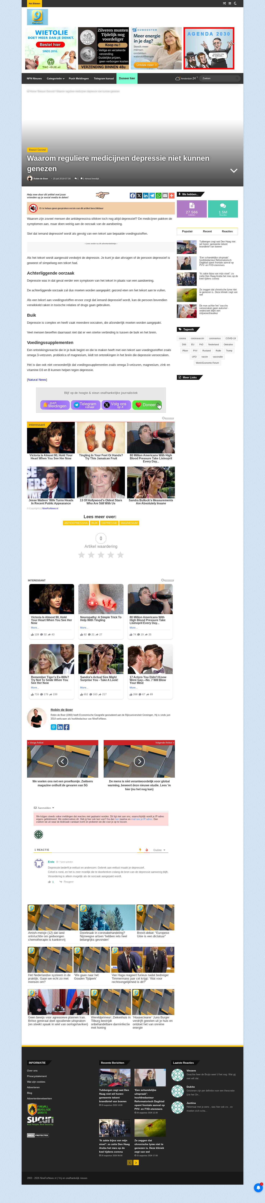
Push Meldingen (79, 78)
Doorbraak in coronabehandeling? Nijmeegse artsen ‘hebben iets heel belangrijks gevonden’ (103, 936)
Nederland (213, 344)
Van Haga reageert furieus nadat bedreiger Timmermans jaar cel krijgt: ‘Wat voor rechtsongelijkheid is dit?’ (140, 978)
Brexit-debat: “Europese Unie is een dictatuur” (153, 934)
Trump (229, 350)
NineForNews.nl (50, 508)
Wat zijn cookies (36, 1081)
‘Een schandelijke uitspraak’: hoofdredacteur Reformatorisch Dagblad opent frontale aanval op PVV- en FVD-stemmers (216, 261)
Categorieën (54, 78)
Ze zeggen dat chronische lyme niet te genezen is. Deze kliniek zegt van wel (218, 292)
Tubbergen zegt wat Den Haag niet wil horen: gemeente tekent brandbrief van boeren (217, 244)
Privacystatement (37, 1076)
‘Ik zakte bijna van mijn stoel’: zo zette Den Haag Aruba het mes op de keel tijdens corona (218, 276)
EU (192, 344)
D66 (184, 344)
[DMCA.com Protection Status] (60, 1136)
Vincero (191, 1070)
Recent (207, 231)
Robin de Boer (41, 178)
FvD (201, 344)
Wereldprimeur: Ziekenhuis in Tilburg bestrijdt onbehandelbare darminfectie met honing (111, 1022)
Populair (187, 231)
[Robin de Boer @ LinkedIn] (60, 729)
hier (117, 819)
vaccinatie (218, 357)
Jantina (191, 1103)
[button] (55, 405)
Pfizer (185, 350)
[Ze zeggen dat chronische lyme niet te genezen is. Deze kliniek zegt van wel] (187, 295)
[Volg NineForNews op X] (116, 405)
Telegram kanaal (104, 78)
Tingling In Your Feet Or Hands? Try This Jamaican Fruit (101, 457)
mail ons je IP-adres (141, 819)
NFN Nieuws (34, 78)
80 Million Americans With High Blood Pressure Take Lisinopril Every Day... (151, 458)
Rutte (218, 350)
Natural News (37, 379)
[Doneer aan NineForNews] (147, 405)
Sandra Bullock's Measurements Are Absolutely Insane (151, 502)
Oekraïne (228, 344)
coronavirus (215, 338)
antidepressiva (76, 522)
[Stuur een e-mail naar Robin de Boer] (53, 729)
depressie (109, 522)
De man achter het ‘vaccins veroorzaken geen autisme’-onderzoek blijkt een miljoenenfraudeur (213, 309)
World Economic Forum (207, 363)
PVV (195, 350)
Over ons (32, 1070)
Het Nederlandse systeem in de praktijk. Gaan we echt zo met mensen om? (49, 978)
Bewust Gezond (46, 91)
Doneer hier (127, 78)
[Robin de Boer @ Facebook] (66, 729)
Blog (29, 1093)
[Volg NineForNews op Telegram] (86, 405)
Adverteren (33, 1087)
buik (94, 522)
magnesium (129, 522)
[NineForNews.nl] (35, 16)
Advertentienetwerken (39, 1098)
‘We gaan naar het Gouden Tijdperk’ (86, 976)
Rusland (206, 350)
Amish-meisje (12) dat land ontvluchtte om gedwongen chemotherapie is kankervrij (46, 936)
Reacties (227, 231)
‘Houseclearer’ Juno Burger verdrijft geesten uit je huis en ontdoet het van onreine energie (153, 1022)
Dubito (191, 1086)
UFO (194, 357)
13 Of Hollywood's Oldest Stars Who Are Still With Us (101, 502)
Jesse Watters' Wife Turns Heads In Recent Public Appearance (51, 502)
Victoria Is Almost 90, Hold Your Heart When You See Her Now (51, 457)
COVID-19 (231, 338)
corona (182, 338)
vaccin (205, 357)
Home (32, 91)
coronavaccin (197, 338)
